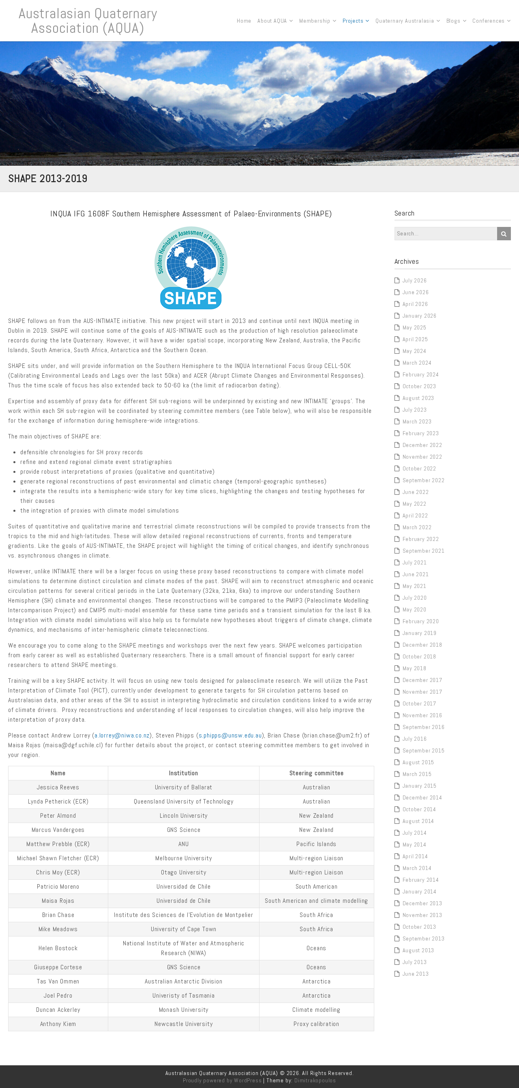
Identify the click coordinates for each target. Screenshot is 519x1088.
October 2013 (420, 926)
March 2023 (417, 421)
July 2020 (415, 597)
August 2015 (419, 762)
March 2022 (417, 527)
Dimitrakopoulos (315, 1080)
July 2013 (415, 962)
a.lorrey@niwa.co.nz (122, 735)
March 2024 (417, 362)
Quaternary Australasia (404, 20)
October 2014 (420, 809)
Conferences (488, 20)
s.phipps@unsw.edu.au (230, 735)
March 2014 (417, 868)
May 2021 (415, 586)
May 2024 (415, 351)
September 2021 (424, 550)
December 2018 (422, 644)
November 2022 (422, 456)
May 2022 (415, 503)
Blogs (453, 20)
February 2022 (421, 539)
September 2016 (424, 727)
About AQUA (272, 20)
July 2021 (415, 562)
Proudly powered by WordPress (222, 1080)
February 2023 (421, 433)
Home (244, 20)
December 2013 (422, 903)
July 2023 (415, 409)
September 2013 (424, 938)
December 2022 (422, 445)
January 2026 (420, 315)
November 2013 (422, 915)
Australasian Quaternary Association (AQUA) (88, 20)
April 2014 (415, 856)
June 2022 (416, 492)
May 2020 (415, 609)
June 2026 (416, 292)
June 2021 (416, 574)
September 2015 (424, 750)
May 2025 (415, 327)
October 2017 (420, 703)
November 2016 (422, 715)
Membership (314, 20)
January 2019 (420, 633)
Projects (353, 20)
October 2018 (420, 656)
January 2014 (420, 891)
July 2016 (415, 738)
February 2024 (421, 374)
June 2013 (416, 973)
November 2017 (422, 691)
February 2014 (421, 879)
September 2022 (424, 480)
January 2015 (420, 785)
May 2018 (415, 668)
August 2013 (419, 950)
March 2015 (417, 774)
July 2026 (415, 280)
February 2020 (421, 621)
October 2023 (420, 386)
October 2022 (420, 468)
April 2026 (415, 304)
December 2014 (422, 797)
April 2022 (415, 515)
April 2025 (415, 339)
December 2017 (422, 680)
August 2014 (419, 821)
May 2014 (415, 844)
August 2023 (419, 398)
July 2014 (415, 832)
